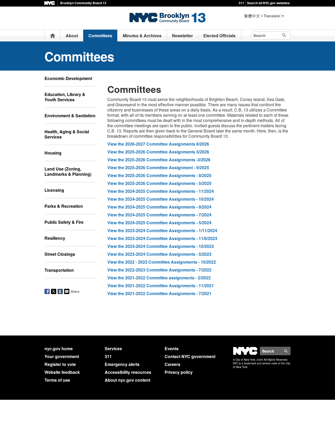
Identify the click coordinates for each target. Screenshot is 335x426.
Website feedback (62, 372)
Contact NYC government (190, 356)
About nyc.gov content (127, 380)
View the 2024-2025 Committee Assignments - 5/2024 (159, 223)
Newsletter (182, 36)
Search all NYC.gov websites (268, 3)
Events (171, 348)
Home (52, 35)
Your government (61, 356)
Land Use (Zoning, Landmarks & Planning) (67, 171)
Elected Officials (219, 36)
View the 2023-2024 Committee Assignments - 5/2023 (159, 254)
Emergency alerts (122, 364)
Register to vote (60, 364)
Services (113, 348)
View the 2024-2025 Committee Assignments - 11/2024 (160, 191)
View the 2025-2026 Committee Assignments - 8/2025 (159, 175)
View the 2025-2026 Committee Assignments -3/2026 (158, 160)
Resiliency (54, 238)
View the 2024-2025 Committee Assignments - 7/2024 (159, 215)
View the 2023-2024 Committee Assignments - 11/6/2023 (162, 238)
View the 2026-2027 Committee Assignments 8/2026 (158, 144)
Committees (100, 36)
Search (290, 351)
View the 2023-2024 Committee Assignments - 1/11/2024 (162, 230)
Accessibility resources (128, 372)
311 (241, 3)
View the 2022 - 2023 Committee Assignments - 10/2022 (161, 262)
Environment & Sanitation (70, 116)
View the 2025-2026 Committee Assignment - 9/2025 (158, 167)
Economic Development (68, 78)
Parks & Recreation (63, 206)
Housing (53, 153)
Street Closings (59, 254)
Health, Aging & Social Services (66, 134)
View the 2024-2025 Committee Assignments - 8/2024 (159, 207)
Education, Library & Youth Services (64, 97)
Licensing (54, 190)
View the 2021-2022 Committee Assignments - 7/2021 (159, 293)
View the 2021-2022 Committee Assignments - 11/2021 (160, 286)
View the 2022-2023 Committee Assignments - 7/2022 (159, 270)
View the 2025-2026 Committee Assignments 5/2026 (158, 152)
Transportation (59, 270)
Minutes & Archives (142, 36)
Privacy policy (179, 372)
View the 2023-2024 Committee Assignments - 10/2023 (160, 246)
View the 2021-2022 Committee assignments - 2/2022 (159, 278)
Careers (172, 364)
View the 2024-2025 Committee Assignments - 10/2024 (160, 199)
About (72, 36)
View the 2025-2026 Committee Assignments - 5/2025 (159, 183)
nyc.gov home (58, 348)
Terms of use (57, 380)
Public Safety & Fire (63, 222)
